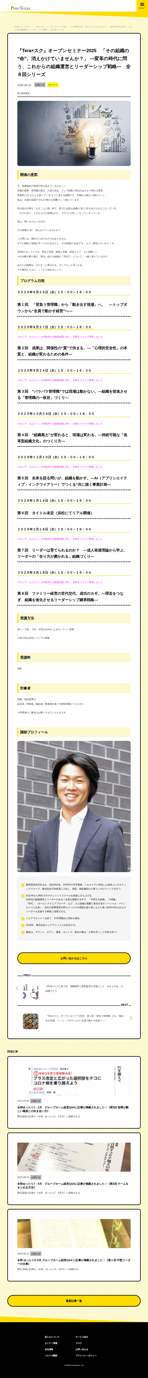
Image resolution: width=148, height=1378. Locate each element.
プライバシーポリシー (86, 1355)
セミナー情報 (51, 1343)
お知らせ (40, 84)
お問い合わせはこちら (74, 958)
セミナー (53, 84)
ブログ (79, 1343)
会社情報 (49, 1349)
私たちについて (52, 1337)
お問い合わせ (82, 1349)
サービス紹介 (82, 1337)
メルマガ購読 (51, 1355)
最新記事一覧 (74, 1300)
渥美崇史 (25, 93)
